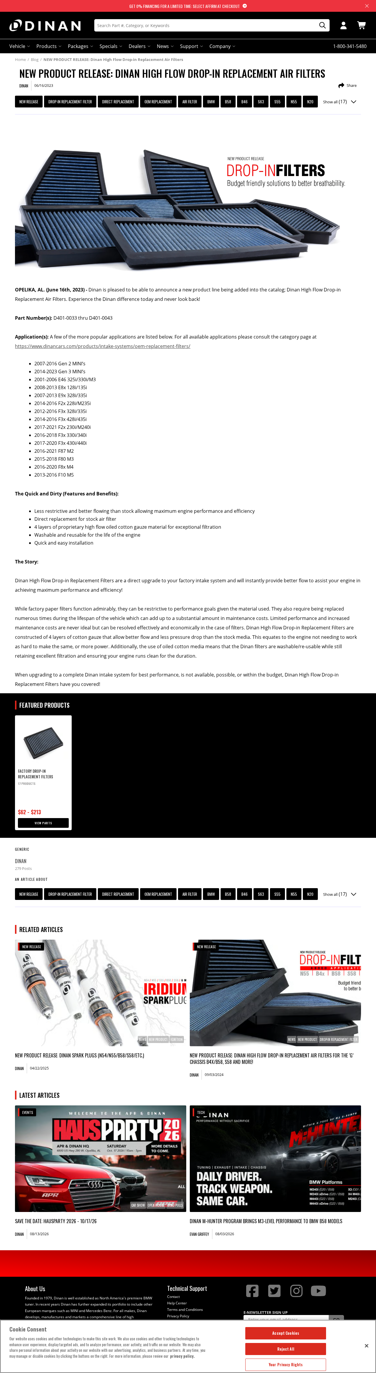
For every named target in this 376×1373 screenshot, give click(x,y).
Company (220, 46)
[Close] (366, 1345)
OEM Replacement (158, 102)
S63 (261, 102)
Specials (109, 46)
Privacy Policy (178, 1316)
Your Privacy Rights (286, 1364)
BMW (211, 102)
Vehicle (17, 46)
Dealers (137, 46)
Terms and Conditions (185, 1309)
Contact (173, 1296)
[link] (100, 993)
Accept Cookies (285, 1333)
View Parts (43, 823)
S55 (277, 102)
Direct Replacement (118, 102)
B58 (228, 102)
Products (46, 46)
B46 (244, 102)
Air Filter (189, 102)
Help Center (177, 1303)
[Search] (320, 25)
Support (189, 46)
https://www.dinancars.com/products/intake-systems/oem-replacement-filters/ (102, 346)
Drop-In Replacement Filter (70, 102)
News (163, 46)
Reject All (285, 1349)
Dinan (20, 861)
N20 (310, 102)
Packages (78, 46)
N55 (294, 102)
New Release (28, 102)
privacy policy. (182, 1356)
